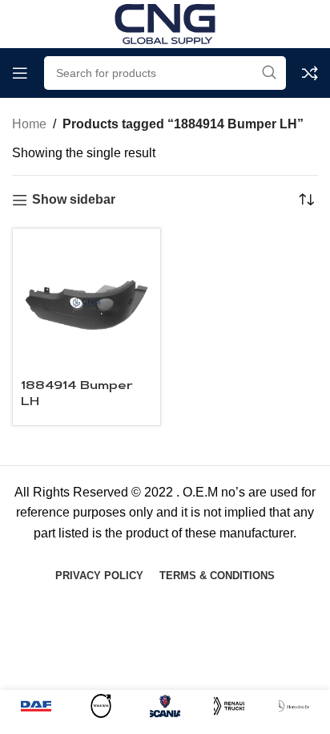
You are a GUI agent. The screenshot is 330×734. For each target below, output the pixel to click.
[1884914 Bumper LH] (86, 302)
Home (29, 124)
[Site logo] (165, 23)
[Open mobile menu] (20, 73)
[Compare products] (310, 73)
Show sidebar (73, 199)
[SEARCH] (269, 73)
